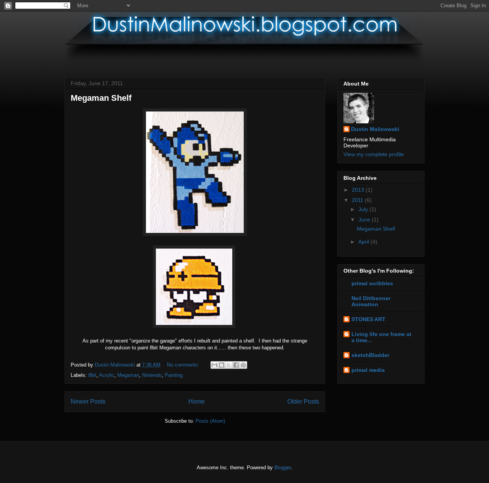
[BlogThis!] (221, 365)
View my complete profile (373, 154)
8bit (92, 375)
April (364, 242)
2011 (358, 200)
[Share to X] (229, 365)
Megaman (128, 375)
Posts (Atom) (210, 421)
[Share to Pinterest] (243, 365)
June (365, 219)
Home (196, 401)
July (363, 209)
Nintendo (152, 375)
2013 (359, 190)
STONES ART (368, 319)
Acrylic (106, 375)
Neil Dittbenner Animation (370, 301)
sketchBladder (370, 355)
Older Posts (303, 401)
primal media (368, 370)
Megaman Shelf (101, 98)
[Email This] (214, 365)
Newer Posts (88, 401)
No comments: (184, 365)
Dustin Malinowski (375, 129)
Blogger (282, 467)
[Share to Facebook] (236, 365)
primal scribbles (372, 283)
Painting (174, 375)
